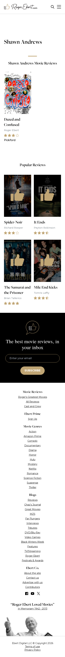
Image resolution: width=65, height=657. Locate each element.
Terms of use (32, 646)
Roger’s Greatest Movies (32, 397)
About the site (32, 573)
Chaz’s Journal (32, 504)
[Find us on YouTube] (32, 593)
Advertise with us (32, 582)
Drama (32, 450)
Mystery (32, 464)
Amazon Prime (32, 436)
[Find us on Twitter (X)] (38, 593)
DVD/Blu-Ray (32, 532)
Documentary (32, 445)
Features (32, 546)
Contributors (32, 587)
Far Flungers (32, 518)
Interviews (32, 523)
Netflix (32, 468)
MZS (32, 513)
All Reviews (32, 401)
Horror (32, 454)
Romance (32, 473)
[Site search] (52, 7)
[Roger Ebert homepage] (20, 7)
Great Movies (32, 509)
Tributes (32, 527)
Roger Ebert (32, 555)
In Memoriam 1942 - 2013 (32, 608)
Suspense (32, 482)
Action (32, 431)
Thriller (32, 487)
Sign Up (32, 418)
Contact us (32, 577)
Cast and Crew (32, 406)
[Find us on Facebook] (26, 593)
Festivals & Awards (32, 560)
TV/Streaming (32, 551)
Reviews (33, 500)
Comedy (33, 440)
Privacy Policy (32, 649)
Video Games (32, 537)
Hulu (32, 459)
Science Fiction (32, 478)
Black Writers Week (32, 541)
